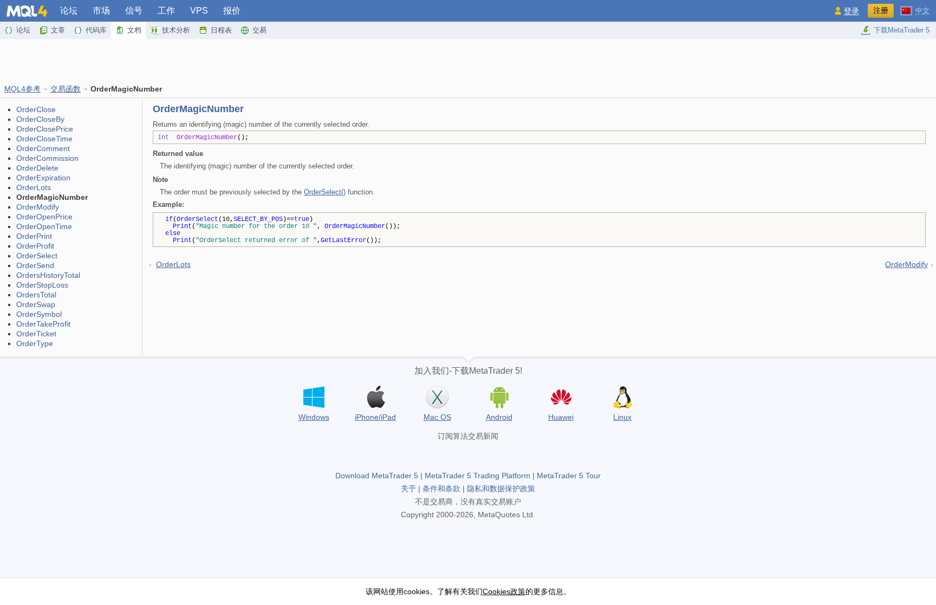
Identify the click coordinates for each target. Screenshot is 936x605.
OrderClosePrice (44, 129)
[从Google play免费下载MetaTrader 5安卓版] (499, 397)
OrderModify (37, 207)
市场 (101, 10)
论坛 (68, 10)
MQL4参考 (22, 88)
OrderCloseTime (44, 138)
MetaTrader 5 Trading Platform (477, 475)
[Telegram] (450, 454)
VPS (199, 10)
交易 (259, 30)
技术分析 (176, 30)
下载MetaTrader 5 (901, 30)
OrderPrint (34, 236)
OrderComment (43, 148)
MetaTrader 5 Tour (569, 475)
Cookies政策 (504, 591)
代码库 (96, 30)
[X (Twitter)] (467, 454)
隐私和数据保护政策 (501, 488)
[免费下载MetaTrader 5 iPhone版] (375, 397)
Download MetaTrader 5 (376, 475)
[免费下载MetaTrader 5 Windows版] (313, 397)
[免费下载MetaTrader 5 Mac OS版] (437, 397)
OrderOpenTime (44, 226)
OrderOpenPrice (44, 216)
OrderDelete (37, 168)
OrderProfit (35, 246)
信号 (133, 10)
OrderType (34, 343)
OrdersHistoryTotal (48, 275)
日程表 (221, 30)
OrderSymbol (39, 314)
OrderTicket (36, 333)
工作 (166, 10)
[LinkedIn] (502, 454)
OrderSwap (35, 304)
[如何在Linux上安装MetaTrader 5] (622, 397)
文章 (58, 30)
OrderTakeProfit (43, 324)
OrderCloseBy (40, 119)
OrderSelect (36, 255)
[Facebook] (433, 454)
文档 (134, 30)
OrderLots (33, 187)
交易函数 (65, 88)
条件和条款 (441, 488)
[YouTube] (485, 454)
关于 (408, 488)
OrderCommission (47, 158)
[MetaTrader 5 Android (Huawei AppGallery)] (560, 398)
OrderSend (35, 265)
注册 (880, 10)
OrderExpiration (43, 177)
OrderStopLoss (42, 285)
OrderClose (36, 109)
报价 (231, 10)
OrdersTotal (36, 294)
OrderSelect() (325, 192)
